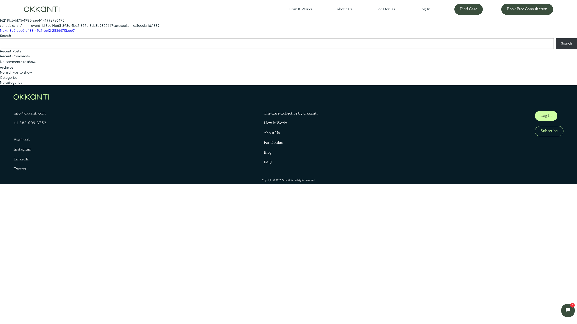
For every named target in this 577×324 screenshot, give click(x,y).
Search (5, 36)
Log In (424, 9)
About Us (344, 9)
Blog (268, 152)
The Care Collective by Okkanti (291, 113)
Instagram (23, 149)
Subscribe (549, 131)
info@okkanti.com (30, 113)
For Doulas (385, 9)
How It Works (300, 9)
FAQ (268, 162)
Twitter (20, 169)
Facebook (22, 139)
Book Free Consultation (527, 9)
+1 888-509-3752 (30, 123)
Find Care (468, 9)
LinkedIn (22, 159)
